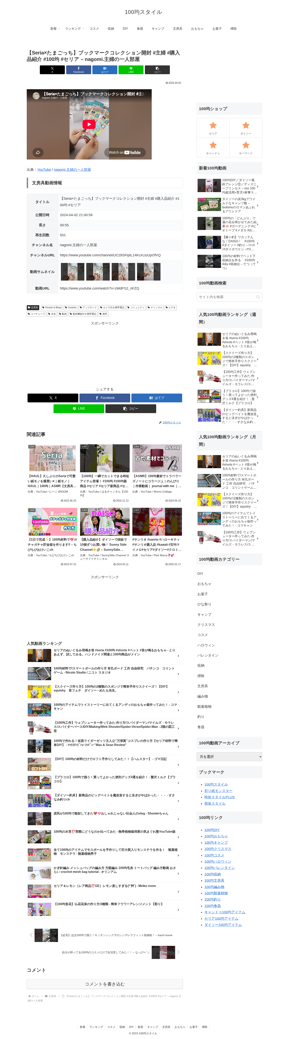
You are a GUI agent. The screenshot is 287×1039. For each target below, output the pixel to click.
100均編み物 (214, 887)
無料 (104, 314)
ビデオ (172, 307)
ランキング (96, 1026)
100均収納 (212, 874)
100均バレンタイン (219, 868)
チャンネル (156, 307)
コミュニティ (137, 307)
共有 (53, 314)
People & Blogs (53, 307)
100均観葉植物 (216, 893)
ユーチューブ (38, 314)
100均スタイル (216, 784)
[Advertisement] (105, 354)
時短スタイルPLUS (219, 797)
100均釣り (212, 899)
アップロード (90, 307)
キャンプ (152, 1026)
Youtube (72, 307)
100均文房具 (214, 880)
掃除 (204, 1026)
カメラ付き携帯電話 (113, 307)
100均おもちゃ (216, 836)
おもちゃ (180, 1026)
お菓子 (194, 1026)
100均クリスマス (217, 849)
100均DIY (212, 830)
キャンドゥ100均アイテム (224, 912)
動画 (64, 314)
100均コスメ (214, 855)
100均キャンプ (216, 843)
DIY (131, 1026)
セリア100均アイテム (221, 918)
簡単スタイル (215, 804)
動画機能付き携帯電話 (84, 314)
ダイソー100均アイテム (223, 925)
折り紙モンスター (218, 791)
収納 (122, 1026)
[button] (157, 69)
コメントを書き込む (105, 984)
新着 (82, 1026)
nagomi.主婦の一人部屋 (72, 170)
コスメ (111, 1026)
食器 (140, 1026)
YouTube (44, 170)
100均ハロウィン (217, 861)
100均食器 (212, 906)
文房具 (34, 307)
